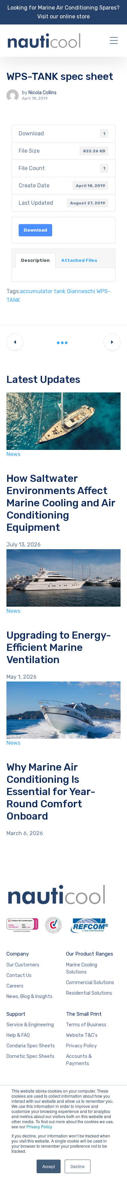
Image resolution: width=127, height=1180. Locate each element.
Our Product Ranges (89, 954)
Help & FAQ (18, 1035)
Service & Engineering (30, 1025)
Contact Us (18, 975)
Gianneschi (81, 291)
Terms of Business (86, 1025)
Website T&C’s (82, 1035)
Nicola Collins (42, 93)
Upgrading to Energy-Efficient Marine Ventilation (58, 647)
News (13, 454)
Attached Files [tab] (79, 260)
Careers (14, 986)
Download (35, 230)
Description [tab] (35, 260)
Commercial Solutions (90, 982)
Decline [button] (77, 1166)
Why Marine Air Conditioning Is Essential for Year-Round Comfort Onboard (51, 791)
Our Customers (22, 965)
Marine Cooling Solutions (81, 968)
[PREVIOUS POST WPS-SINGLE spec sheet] (14, 342)
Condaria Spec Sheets (30, 1046)
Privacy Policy (39, 1126)
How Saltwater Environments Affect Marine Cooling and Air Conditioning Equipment (60, 503)
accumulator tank (42, 291)
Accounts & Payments (79, 1059)
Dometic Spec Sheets (30, 1056)
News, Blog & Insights (29, 996)
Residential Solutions (89, 993)
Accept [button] (48, 1166)
